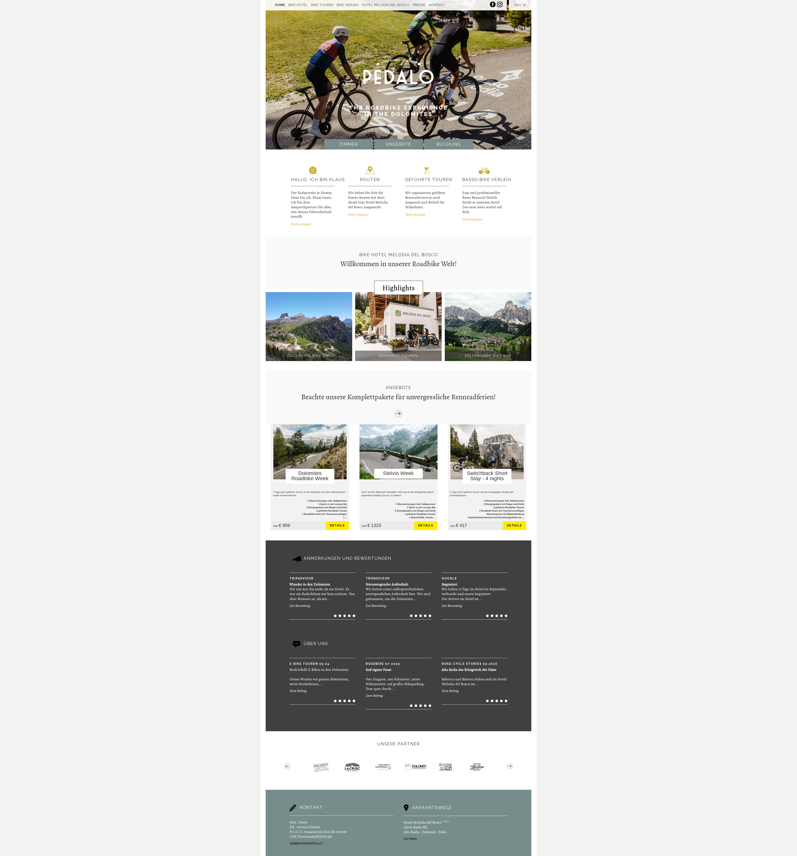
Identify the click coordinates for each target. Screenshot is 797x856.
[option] (321, 767)
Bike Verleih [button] (348, 5)
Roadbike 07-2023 (383, 663)
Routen (370, 179)
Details (337, 525)
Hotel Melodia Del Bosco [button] (386, 5)
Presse (419, 5)
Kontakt (436, 5)
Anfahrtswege (432, 807)
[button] (286, 74)
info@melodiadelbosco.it (306, 843)
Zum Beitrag (298, 690)
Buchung (448, 144)
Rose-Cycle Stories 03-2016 (470, 663)
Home (280, 5)
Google (449, 578)
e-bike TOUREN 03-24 (310, 663)
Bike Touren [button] (322, 5)
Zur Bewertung (300, 605)
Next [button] (509, 766)
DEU (519, 5)
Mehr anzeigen (301, 224)
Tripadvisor (302, 578)
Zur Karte (410, 838)
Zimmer (348, 144)
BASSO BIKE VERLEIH (486, 179)
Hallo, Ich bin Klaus (318, 179)
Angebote (398, 144)
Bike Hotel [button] (298, 5)
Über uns (316, 643)
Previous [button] (287, 766)
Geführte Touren (428, 179)
